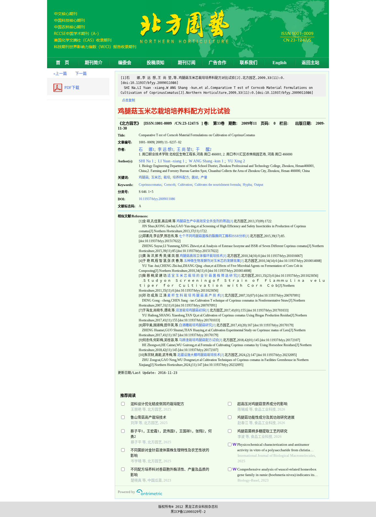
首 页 (62, 62)
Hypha (247, 185)
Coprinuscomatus (150, 185)
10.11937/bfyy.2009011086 (157, 199)
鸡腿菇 (144, 177)
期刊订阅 (186, 62)
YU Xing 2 (236, 161)
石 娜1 (146, 149)
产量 (203, 177)
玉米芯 (155, 177)
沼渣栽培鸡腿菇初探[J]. (193, 310)
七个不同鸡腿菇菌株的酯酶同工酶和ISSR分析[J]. (214, 236)
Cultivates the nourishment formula (217, 185)
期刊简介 (93, 62)
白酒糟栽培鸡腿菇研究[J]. (197, 325)
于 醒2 (203, 149)
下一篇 (81, 74)
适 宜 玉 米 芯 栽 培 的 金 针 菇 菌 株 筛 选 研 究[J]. (204, 276)
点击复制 (128, 100)
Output (258, 185)
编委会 (124, 62)
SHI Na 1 (147, 161)
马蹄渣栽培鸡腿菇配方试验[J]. (201, 340)
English (280, 62)
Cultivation (184, 185)
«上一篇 (60, 74)
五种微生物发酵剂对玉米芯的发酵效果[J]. (214, 261)
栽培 (166, 177)
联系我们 (248, 62)
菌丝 (194, 177)
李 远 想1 (165, 149)
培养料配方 (180, 177)
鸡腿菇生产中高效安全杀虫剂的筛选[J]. (205, 221)
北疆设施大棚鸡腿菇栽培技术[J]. (201, 355)
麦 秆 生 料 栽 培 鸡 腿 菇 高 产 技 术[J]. (196, 295)
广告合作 (217, 62)
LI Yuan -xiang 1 (171, 161)
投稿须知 (155, 62)
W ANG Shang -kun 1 (206, 161)
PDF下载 (71, 88)
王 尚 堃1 (184, 149)
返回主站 (310, 62)
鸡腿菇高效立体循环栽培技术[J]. (203, 256)
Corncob (169, 185)
